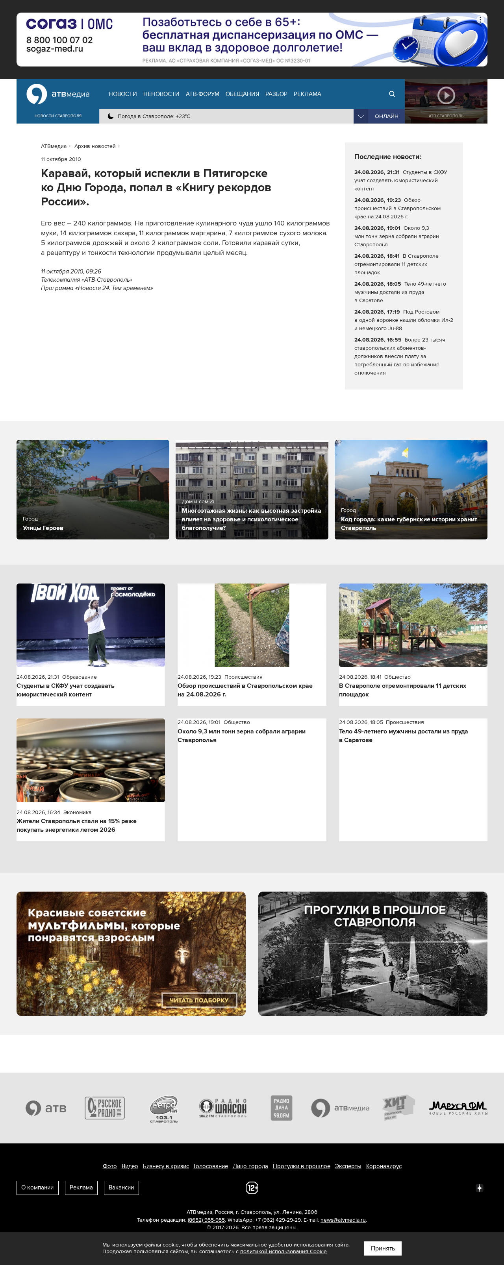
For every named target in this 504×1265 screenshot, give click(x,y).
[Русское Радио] (105, 1108)
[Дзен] (479, 1187)
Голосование (211, 1166)
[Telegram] (393, 1187)
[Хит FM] (399, 1108)
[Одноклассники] (410, 1187)
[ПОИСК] (392, 94)
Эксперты (348, 1166)
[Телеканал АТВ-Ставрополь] (46, 1108)
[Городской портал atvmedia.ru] (340, 1108)
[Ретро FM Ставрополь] (163, 1108)
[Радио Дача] (281, 1108)
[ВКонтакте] (376, 1187)
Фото (110, 1166)
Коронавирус (384, 1166)
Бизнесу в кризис (166, 1166)
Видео (130, 1166)
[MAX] (427, 1187)
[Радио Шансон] (222, 1108)
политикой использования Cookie (283, 1251)
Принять (383, 1248)
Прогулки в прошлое (301, 1166)
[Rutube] (462, 1187)
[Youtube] (445, 1187)
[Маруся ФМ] (458, 1108)
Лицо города (250, 1166)
